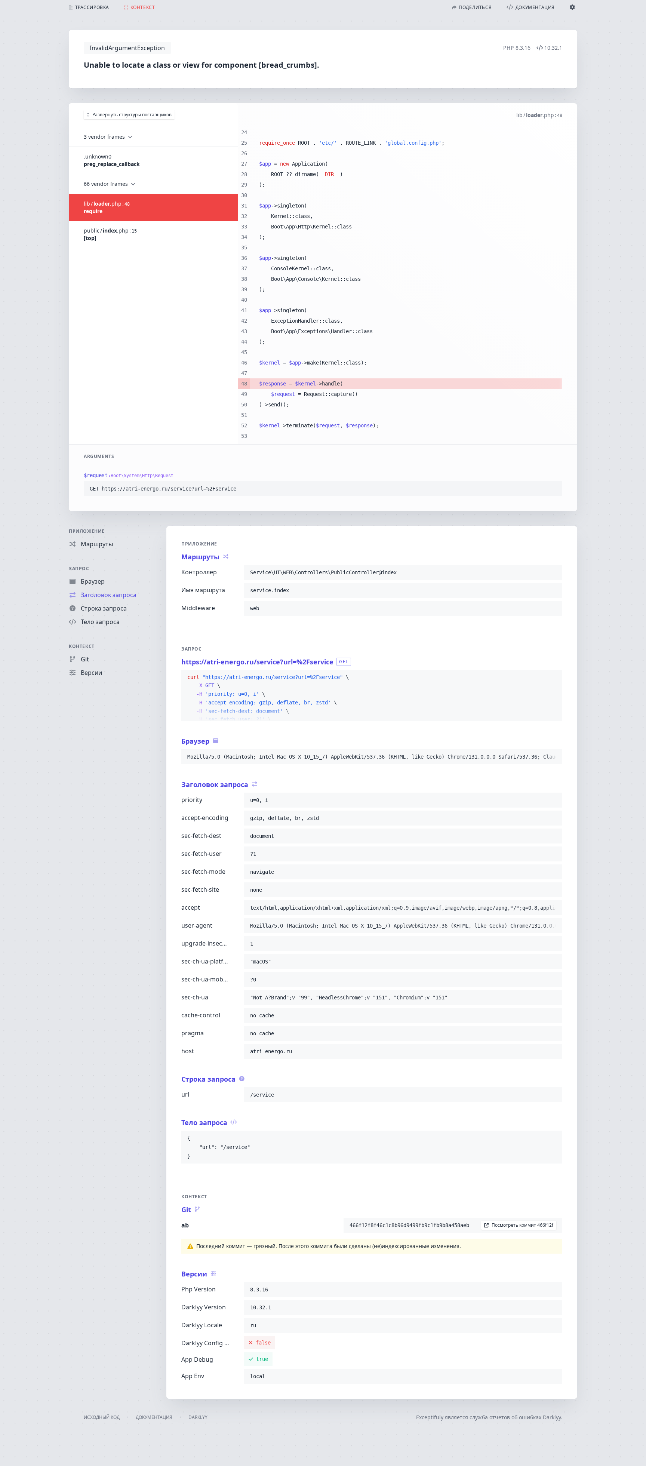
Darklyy (197, 1417)
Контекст (82, 646)
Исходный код (102, 1417)
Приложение (87, 531)
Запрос (79, 568)
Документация (154, 1417)
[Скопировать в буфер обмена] (553, 488)
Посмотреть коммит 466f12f (522, 1225)
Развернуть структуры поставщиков (132, 114)
